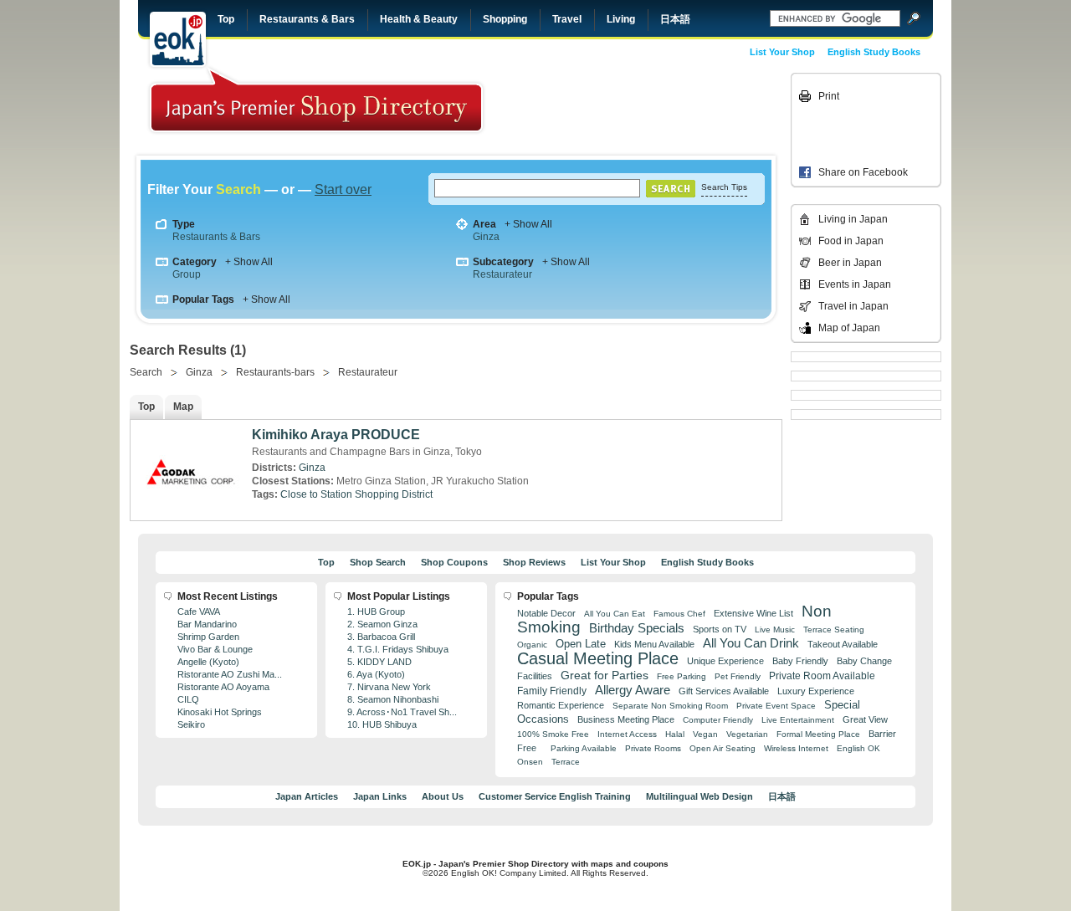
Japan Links (380, 796)
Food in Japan (851, 241)
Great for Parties (604, 675)
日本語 (675, 19)
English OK (858, 748)
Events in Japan (854, 284)
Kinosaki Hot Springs (219, 712)
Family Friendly (552, 690)
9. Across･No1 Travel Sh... (402, 712)
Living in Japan (853, 219)
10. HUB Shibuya (382, 724)
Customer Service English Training (555, 796)
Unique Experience (725, 661)
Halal (674, 734)
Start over (343, 189)
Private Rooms (653, 748)
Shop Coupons (454, 562)
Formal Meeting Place (818, 734)
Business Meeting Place (625, 719)
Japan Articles (306, 796)
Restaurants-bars (275, 372)
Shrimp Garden (208, 637)
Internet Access (627, 734)
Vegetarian (747, 734)
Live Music (775, 629)
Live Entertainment (797, 719)
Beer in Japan (850, 263)
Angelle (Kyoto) (208, 662)
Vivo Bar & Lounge (215, 649)
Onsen (530, 761)
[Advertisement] (671, 110)
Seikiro (191, 724)
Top (226, 19)
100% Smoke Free (553, 734)
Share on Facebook (863, 172)
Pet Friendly (738, 676)
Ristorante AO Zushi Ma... (229, 674)
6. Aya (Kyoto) (376, 674)
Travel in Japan (853, 306)
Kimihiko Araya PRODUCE (336, 434)
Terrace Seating (833, 629)
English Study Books (874, 52)
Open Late (581, 643)
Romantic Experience (560, 705)
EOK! (177, 39)
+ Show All (528, 224)
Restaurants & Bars (307, 19)
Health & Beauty (419, 19)
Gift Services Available (724, 691)
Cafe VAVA (198, 611)
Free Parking (681, 676)
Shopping (505, 19)
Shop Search (378, 562)
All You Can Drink (751, 643)
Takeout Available (842, 644)
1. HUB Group (376, 611)
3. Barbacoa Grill (381, 637)
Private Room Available (822, 676)
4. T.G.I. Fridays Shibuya (397, 649)
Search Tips (724, 187)
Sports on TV (719, 629)
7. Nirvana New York (389, 687)
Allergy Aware (632, 690)
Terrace (565, 761)
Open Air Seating (722, 748)
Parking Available (584, 748)
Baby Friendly (800, 661)
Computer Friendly (718, 719)
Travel (567, 19)
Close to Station (316, 494)
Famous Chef (679, 613)
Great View (865, 719)
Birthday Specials (636, 628)
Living (621, 19)
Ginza (486, 237)
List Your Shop (782, 52)
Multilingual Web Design (699, 796)
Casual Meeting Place (598, 658)
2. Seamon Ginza (382, 624)
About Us (443, 796)
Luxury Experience (815, 691)
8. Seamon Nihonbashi (392, 699)
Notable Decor (546, 613)
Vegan (705, 734)
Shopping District (394, 494)
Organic (532, 644)
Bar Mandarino (207, 624)
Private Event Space (776, 705)
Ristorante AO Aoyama (223, 687)
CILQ (188, 699)
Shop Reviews (534, 562)
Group (186, 274)
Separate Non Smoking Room (670, 705)
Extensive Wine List (753, 613)
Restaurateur (502, 274)
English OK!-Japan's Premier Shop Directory (316, 100)
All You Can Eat (614, 613)
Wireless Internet (796, 748)
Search (146, 372)
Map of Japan (849, 328)
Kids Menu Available (654, 644)
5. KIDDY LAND (379, 662)
